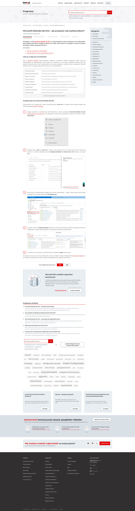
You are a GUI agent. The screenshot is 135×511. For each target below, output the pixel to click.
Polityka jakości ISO (27, 476)
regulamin (43, 376)
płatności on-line (32, 376)
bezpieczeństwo (64, 36)
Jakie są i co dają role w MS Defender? (37, 51)
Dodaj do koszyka (75, 290)
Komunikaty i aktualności (73, 473)
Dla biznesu (95, 36)
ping (30, 372)
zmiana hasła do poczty (74, 15)
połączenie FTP (106, 15)
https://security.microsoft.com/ (36, 113)
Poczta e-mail (96, 68)
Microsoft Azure (27, 38)
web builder (69, 381)
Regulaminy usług (49, 501)
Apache (28, 355)
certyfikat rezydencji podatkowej (67, 355)
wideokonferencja (36, 385)
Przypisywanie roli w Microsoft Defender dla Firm (40, 53)
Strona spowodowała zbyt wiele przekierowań (70, 427)
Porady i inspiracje (97, 44)
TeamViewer (35, 381)
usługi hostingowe (48, 381)
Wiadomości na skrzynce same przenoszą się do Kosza (40, 427)
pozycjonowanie (49, 372)
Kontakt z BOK (105, 443)
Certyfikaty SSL (96, 56)
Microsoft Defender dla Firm (42, 41)
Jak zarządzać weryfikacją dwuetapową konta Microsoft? (40, 313)
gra (74, 359)
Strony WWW (96, 51)
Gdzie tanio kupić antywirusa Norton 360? (36, 325)
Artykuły (60, 3)
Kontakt (108, 3)
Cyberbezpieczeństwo (98, 49)
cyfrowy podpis (33, 359)
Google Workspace (49, 488)
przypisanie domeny (97, 15)
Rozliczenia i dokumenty (98, 38)
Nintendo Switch (37, 368)
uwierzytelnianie (60, 381)
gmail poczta (68, 359)
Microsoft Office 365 (49, 473)
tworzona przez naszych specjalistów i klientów (53, 419)
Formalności (95, 70)
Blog (68, 467)
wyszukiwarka (66, 385)
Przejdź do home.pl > (37, 3)
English (94, 82)
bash (55, 355)
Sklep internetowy (97, 75)
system (78, 376)
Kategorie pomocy (35, 509)
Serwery (47, 494)
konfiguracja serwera (51, 363)
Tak (60, 265)
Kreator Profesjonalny (73, 363)
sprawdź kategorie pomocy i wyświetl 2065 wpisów (72, 344)
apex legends (36, 355)
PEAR (74, 367)
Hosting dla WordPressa (50, 479)
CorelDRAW (80, 355)
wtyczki (56, 385)
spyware (63, 377)
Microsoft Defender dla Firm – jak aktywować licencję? (39, 306)
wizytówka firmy (47, 385)
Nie (67, 265)
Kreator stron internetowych (52, 482)
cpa (25, 359)
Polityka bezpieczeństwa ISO (29, 473)
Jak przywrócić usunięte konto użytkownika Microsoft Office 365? (42, 331)
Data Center (26, 470)
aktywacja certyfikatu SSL (86, 15)
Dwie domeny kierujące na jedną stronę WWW (100, 427)
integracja (38, 363)
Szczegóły (45, 408)
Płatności (86, 3)
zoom (75, 385)
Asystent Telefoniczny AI (50, 476)
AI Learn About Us (27, 479)
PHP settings (80, 367)
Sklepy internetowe (49, 497)
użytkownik (75, 36)
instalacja (28, 363)
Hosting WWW (48, 464)
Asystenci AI (95, 42)
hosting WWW (80, 359)
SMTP (57, 377)
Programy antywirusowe (51, 491)
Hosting (94, 77)
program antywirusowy (69, 372)
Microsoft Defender (52, 36)
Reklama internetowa (98, 79)
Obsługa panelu (68, 3)
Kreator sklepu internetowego (52, 470)
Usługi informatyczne (98, 63)
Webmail (76, 381)
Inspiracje (93, 3)
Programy (95, 65)
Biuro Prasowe (26, 467)
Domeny (95, 72)
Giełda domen (96, 54)
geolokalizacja (59, 359)
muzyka (27, 368)
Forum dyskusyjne (72, 461)
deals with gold (50, 359)
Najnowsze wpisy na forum (101, 419)
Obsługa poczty (78, 3)
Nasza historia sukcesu (28, 461)
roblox (51, 377)
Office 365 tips (50, 368)
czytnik (43, 359)
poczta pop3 (36, 372)
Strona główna (26, 509)
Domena (47, 461)
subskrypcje (71, 377)
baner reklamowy (46, 355)
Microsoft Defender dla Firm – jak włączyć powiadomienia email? (42, 319)
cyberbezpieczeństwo (39, 36)
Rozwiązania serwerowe (98, 47)
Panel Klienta (96, 58)
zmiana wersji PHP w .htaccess (76, 18)
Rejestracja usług (96, 61)
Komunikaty (100, 3)
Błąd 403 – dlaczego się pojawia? (64, 394)
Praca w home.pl (27, 464)
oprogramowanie (63, 367)
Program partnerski (72, 470)
